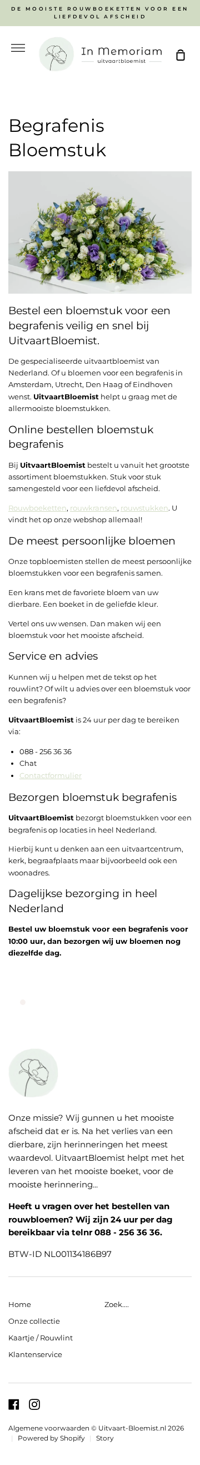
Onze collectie (34, 1320)
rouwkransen (93, 507)
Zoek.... (116, 1304)
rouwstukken (144, 507)
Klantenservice (35, 1354)
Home (19, 1304)
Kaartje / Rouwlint (40, 1337)
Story (105, 1438)
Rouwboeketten (37, 507)
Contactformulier (50, 775)
